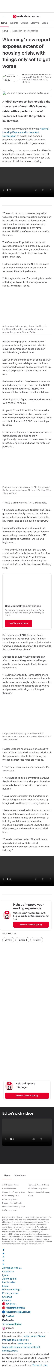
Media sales (8, 1282)
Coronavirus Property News (13, 1192)
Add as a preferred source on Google (28, 93)
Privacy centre (10, 1293)
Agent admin (9, 1278)
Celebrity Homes (9, 1188)
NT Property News (9, 1199)
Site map (7, 1296)
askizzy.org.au (10, 1350)
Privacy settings (11, 1289)
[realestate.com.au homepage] (26, 16)
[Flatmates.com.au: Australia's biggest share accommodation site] (8, 1320)
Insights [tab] (14, 22)
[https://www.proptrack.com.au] (8, 1316)
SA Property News (9, 1210)
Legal (5, 1286)
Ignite (5, 1275)
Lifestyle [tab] (34, 22)
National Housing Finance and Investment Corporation (25, 132)
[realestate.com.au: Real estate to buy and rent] (13, 1308)
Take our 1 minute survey (31, 924)
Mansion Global (31, 1347)
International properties (15, 1339)
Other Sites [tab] (20, 1175)
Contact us (8, 1271)
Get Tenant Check (18, 623)
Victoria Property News (37, 1188)
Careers (6, 1300)
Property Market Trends (12, 1203)
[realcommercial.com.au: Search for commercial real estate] (16, 1312)
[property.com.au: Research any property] (8, 1328)
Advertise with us (12, 1267)
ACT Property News (10, 1185)
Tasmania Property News (38, 1185)
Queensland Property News (13, 1207)
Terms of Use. (40, 1365)
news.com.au (25, 1343)
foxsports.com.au (12, 1347)
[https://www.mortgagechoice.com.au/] (11, 1324)
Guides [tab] (24, 22)
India (26, 1336)
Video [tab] (45, 22)
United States (37, 1336)
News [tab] (4, 22)
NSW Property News (10, 1196)
